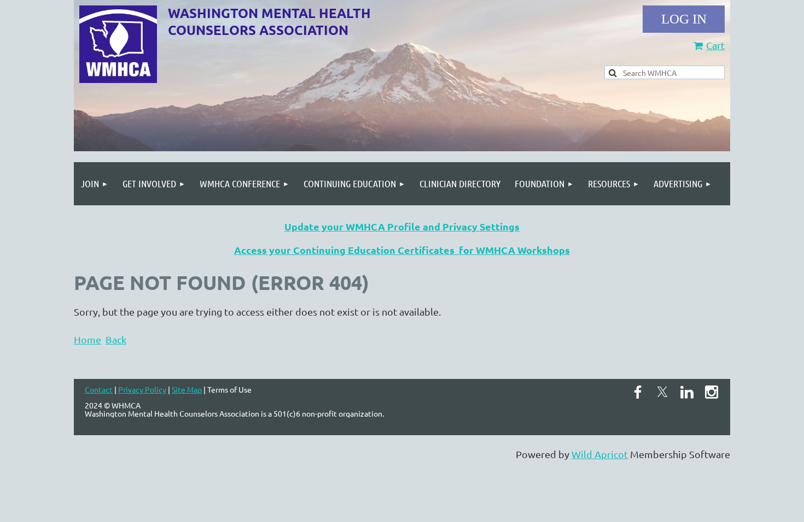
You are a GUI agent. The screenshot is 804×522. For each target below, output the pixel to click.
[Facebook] (637, 392)
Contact (99, 389)
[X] (662, 392)
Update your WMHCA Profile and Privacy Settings (402, 226)
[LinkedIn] (687, 392)
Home (87, 339)
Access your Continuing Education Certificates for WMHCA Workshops (402, 250)
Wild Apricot (600, 454)
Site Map (187, 389)
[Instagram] (711, 392)
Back (116, 339)
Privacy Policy (142, 389)
